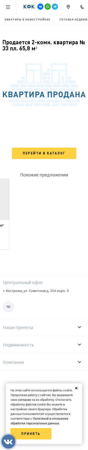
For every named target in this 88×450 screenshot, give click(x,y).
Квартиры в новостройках (27, 19)
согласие (24, 399)
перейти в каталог (44, 153)
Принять (31, 434)
